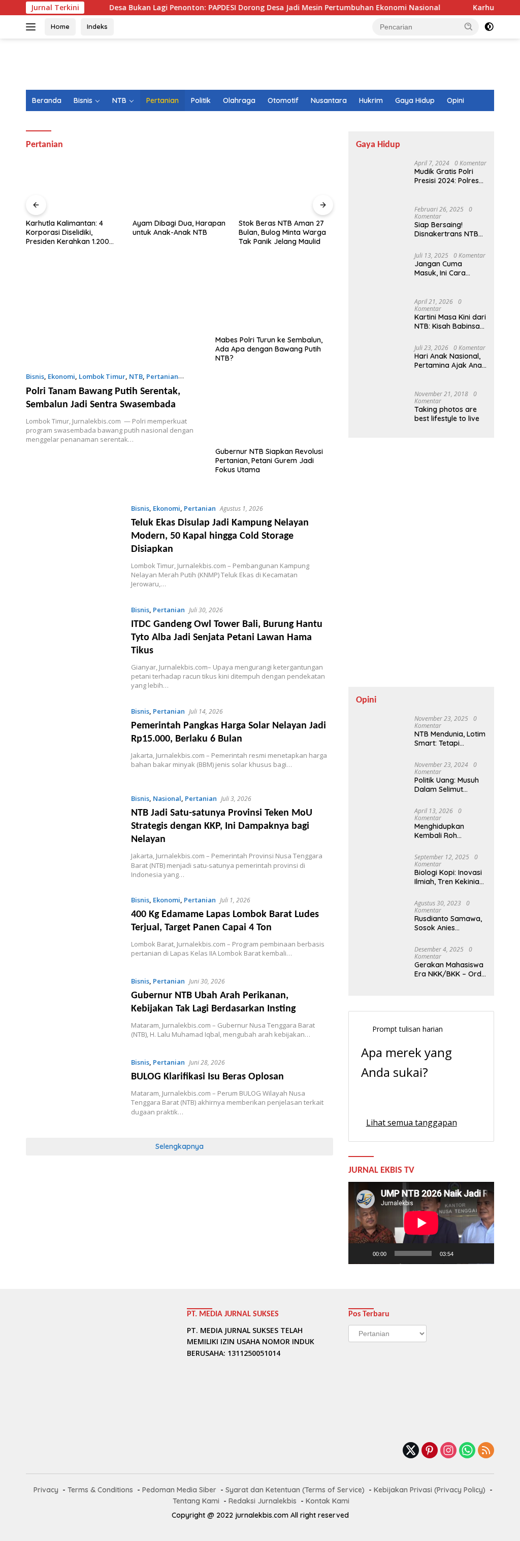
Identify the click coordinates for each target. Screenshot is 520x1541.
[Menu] (33, 27)
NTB (119, 100)
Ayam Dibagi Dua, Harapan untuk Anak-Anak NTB (179, 228)
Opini (455, 100)
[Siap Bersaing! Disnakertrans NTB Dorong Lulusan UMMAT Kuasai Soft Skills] (376, 225)
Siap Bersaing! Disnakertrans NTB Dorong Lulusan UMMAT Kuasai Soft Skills (447, 229)
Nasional (167, 798)
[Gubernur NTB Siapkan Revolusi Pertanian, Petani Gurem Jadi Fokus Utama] (274, 409)
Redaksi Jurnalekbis (263, 1500)
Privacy (46, 1489)
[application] (421, 1223)
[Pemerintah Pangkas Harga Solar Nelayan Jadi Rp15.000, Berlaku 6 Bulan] (73, 742)
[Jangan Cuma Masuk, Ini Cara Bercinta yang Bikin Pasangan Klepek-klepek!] (376, 271)
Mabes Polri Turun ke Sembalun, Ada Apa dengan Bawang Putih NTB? (268, 349)
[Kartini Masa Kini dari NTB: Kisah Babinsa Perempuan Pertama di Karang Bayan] (376, 317)
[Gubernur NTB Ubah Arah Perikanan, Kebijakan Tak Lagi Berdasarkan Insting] (73, 1008)
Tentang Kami (196, 1500)
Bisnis (83, 100)
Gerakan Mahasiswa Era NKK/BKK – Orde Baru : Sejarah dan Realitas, (449, 969)
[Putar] (361, 1253)
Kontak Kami (327, 1500)
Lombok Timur (102, 376)
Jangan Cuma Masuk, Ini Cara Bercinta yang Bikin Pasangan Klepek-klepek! (446, 268)
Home (60, 26)
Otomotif (283, 100)
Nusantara (329, 100)
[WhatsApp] (467, 1451)
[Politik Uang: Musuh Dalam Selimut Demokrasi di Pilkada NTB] (376, 780)
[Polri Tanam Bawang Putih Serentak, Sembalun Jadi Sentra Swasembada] (114, 314)
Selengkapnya (179, 1146)
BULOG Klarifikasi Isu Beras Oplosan (207, 1077)
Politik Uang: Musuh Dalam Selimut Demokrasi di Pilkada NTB (450, 785)
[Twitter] (411, 1451)
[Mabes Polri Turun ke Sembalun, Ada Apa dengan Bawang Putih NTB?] (274, 297)
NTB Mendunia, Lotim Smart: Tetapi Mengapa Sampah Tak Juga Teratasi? (449, 738)
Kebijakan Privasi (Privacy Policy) (429, 1489)
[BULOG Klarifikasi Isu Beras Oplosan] (73, 1090)
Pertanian (162, 100)
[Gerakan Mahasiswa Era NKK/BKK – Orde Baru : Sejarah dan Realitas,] (376, 965)
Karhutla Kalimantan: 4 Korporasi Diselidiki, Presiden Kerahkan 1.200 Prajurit (67, 233)
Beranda (46, 100)
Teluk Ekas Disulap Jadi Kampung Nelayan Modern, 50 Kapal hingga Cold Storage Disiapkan (220, 536)
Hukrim (371, 100)
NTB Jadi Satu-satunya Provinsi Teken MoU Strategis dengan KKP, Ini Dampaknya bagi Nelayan (221, 826)
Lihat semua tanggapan (411, 1122)
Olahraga (239, 100)
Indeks (97, 26)
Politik (201, 100)
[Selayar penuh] (481, 1253)
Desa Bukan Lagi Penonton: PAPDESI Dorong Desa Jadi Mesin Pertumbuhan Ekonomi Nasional (247, 7)
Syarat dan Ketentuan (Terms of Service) (295, 1489)
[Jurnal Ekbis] (69, 68)
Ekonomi (61, 376)
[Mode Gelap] (489, 27)
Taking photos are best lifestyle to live (446, 414)
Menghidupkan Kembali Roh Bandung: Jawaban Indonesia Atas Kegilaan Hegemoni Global (447, 831)
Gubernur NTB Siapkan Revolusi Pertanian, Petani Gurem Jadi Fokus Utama (269, 460)
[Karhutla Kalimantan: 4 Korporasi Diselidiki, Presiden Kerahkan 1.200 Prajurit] (73, 187)
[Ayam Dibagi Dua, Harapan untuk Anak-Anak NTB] (180, 187)
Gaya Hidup (415, 100)
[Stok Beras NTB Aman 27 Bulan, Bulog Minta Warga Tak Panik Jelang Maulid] (286, 187)
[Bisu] (465, 1253)
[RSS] (486, 1451)
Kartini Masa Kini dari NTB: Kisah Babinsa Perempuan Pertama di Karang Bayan (450, 321)
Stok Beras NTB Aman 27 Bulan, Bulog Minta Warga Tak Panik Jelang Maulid (282, 232)
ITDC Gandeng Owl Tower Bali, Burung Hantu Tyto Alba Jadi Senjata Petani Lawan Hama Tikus (226, 637)
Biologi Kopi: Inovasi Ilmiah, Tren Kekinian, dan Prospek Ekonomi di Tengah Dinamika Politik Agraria (449, 877)
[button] (469, 26)
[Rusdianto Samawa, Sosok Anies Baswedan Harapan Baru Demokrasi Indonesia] (381, 919)
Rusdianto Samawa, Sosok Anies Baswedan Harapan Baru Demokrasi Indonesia (448, 923)
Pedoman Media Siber (179, 1489)
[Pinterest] (429, 1451)
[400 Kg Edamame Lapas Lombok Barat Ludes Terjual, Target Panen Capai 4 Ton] (73, 927)
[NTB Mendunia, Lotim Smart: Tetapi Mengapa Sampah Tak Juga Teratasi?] (376, 734)
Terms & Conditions (100, 1489)
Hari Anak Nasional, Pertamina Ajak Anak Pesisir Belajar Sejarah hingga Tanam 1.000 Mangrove (450, 361)
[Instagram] (448, 1451)
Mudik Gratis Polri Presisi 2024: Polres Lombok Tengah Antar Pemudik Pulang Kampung (446, 176)
